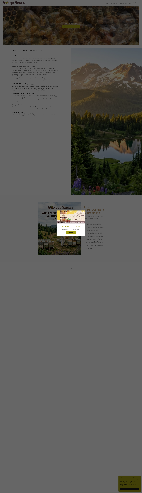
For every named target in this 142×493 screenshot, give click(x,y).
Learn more (71, 232)
